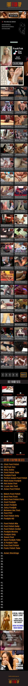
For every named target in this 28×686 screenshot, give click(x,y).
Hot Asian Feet (10, 483)
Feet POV (8, 513)
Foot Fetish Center (12, 529)
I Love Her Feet (11, 486)
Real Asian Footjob (12, 481)
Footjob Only (10, 534)
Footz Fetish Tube (12, 548)
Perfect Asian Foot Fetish (15, 478)
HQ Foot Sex (9, 467)
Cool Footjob (10, 502)
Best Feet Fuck (11, 496)
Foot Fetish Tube (11, 472)
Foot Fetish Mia (11, 523)
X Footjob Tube (11, 542)
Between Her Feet (12, 510)
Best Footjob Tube (12, 540)
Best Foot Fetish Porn (14, 499)
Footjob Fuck (10, 475)
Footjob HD (9, 518)
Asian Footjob (10, 505)
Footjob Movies (11, 532)
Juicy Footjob (10, 507)
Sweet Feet (9, 537)
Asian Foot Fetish (12, 489)
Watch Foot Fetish (12, 494)
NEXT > (23, 375)
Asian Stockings (11, 553)
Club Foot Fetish (11, 464)
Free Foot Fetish (11, 545)
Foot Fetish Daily (11, 526)
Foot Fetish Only (11, 516)
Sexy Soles (9, 470)
